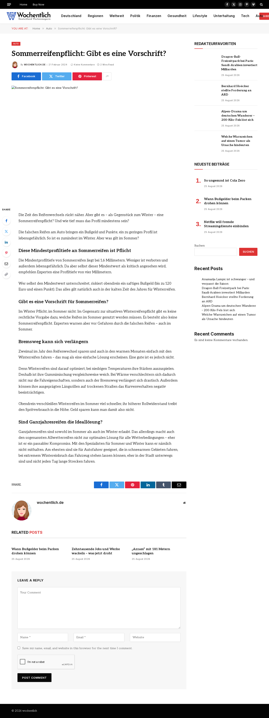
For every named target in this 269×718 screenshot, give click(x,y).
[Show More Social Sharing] (107, 76)
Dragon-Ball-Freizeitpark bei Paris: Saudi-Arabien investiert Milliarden (239, 63)
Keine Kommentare (84, 64)
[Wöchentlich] (28, 16)
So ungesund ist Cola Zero (224, 180)
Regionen (95, 16)
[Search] (261, 4)
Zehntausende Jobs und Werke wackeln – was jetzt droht (96, 551)
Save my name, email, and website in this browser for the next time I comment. (77, 648)
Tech (245, 16)
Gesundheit (176, 16)
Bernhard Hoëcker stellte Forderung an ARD (236, 90)
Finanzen (154, 16)
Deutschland (71, 16)
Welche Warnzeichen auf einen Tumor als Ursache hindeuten (236, 141)
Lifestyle (200, 16)
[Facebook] (6, 220)
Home (23, 4)
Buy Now (38, 4)
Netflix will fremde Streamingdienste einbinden (226, 224)
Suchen (199, 245)
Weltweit (116, 16)
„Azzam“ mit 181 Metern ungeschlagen (151, 551)
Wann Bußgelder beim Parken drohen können (35, 551)
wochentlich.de (34, 64)
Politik (135, 16)
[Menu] (9, 4)
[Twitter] (6, 231)
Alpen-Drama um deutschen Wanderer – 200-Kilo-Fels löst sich (238, 116)
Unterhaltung (224, 16)
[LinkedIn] (6, 242)
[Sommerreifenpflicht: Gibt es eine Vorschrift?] (99, 143)
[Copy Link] (6, 274)
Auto (260, 16)
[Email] (6, 263)
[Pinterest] (6, 253)
